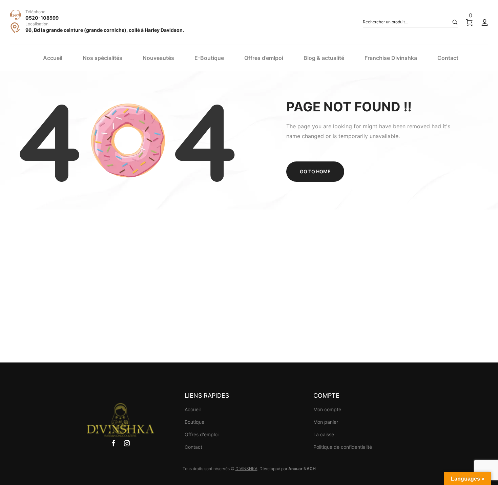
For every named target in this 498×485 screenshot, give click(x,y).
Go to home (315, 171)
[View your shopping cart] (469, 22)
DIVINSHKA (246, 468)
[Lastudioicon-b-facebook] (113, 443)
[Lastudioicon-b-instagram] (127, 443)
